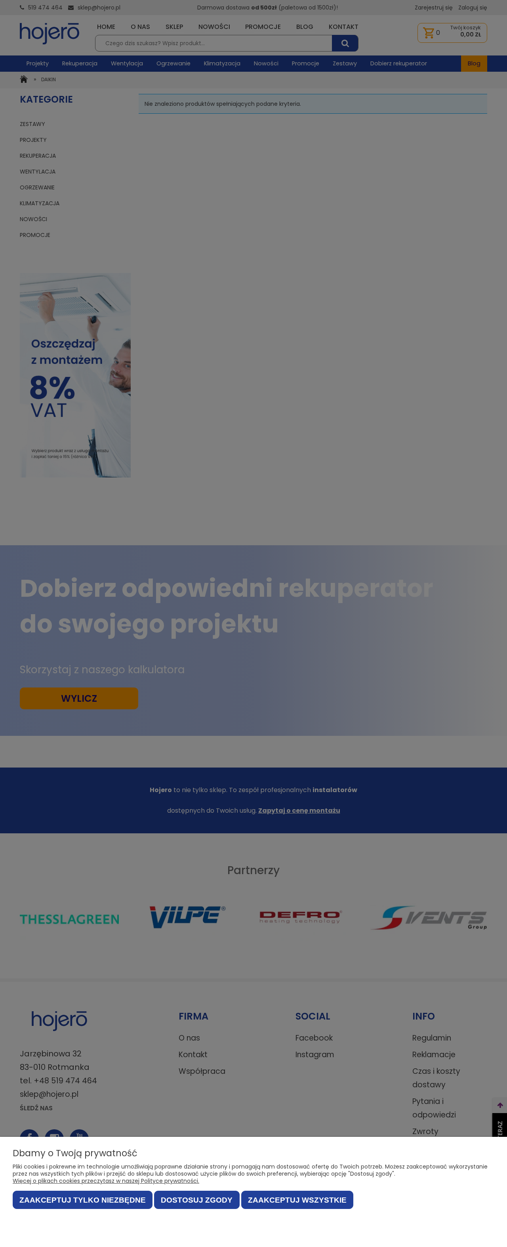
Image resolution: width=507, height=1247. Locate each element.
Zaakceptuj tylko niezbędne (82, 1200)
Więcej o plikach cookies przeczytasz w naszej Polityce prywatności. (106, 1181)
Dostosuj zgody (197, 1200)
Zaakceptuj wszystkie (297, 1200)
